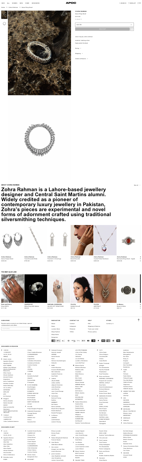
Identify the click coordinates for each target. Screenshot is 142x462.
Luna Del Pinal (79, 363)
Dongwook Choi (32, 457)
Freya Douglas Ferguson (35, 408)
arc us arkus (7, 387)
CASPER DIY (7, 419)
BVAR (5, 459)
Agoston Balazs (8, 361)
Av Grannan (7, 396)
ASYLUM (6, 392)
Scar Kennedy (103, 402)
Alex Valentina (8, 444)
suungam (126, 363)
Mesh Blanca (79, 374)
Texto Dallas (127, 376)
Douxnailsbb (31, 380)
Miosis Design (79, 382)
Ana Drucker (7, 452)
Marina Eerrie (79, 365)
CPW (28, 367)
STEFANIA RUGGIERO (130, 435)
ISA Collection (55, 371)
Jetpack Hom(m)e (57, 385)
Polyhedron (102, 371)
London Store (55, 329)
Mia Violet (78, 378)
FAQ (89, 323)
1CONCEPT (7, 352)
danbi (29, 374)
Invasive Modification (58, 369)
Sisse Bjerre (103, 410)
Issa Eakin (54, 376)
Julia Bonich (55, 389)
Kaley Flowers (79, 438)
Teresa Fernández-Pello (130, 446)
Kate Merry (78, 440)
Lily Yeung (78, 354)
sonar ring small (27, 7)
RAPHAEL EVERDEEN (106, 378)
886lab (6, 356)
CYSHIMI (30, 371)
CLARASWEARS (32, 354)
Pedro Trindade (104, 363)
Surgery (125, 360)
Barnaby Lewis (8, 457)
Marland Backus (80, 367)
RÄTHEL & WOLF (104, 382)
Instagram (73, 326)
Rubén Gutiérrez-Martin (106, 455)
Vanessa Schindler (129, 404)
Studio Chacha (128, 439)
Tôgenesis (126, 384)
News (53, 326)
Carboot (6, 415)
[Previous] (3, 240)
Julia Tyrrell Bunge (57, 391)
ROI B (101, 453)
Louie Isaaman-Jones (82, 446)
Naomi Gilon (79, 406)
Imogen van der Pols (57, 449)
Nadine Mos (79, 404)
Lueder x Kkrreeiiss (81, 360)
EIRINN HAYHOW (32, 393)
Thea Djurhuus (127, 448)
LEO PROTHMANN (81, 350)
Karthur (53, 400)
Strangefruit (127, 354)
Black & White (121, 306)
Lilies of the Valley (81, 352)
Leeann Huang (56, 422)
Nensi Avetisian (80, 410)
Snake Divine (103, 415)
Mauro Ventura (80, 451)
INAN (53, 365)
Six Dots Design (128, 431)
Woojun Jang (127, 413)
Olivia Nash (103, 352)
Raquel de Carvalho (105, 380)
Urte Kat (125, 395)
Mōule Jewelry (79, 393)
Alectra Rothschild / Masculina (9, 370)
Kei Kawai (54, 404)
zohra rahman (80, 11)
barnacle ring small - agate (126, 259)
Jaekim (53, 378)
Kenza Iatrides (56, 406)
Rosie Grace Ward (105, 393)
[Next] (22, 240)
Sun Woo (126, 356)
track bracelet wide (30, 259)
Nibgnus (78, 414)
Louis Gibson (79, 449)
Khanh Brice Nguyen (58, 408)
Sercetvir (102, 458)
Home (3, 7)
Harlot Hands (55, 356)
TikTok (72, 332)
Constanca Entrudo (33, 363)
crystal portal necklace (101, 259)
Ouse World (103, 360)
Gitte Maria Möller (57, 444)
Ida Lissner (55, 447)
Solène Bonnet (128, 433)
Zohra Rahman (13, 7)
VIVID (125, 457)
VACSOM (126, 400)
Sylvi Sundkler (127, 365)
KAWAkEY (54, 402)
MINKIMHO (78, 380)
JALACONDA (55, 380)
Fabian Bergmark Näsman (59, 438)
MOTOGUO (78, 391)
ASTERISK (6, 390)
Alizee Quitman (8, 375)
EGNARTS (30, 391)
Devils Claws (31, 454)
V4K (124, 398)
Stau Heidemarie (128, 352)
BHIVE (6, 405)
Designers (54, 337)
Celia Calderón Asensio (11, 421)
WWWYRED (126, 415)
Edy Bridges (31, 387)
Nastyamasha (79, 408)
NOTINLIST (78, 421)
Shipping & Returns (94, 326)
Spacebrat (102, 421)
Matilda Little (79, 369)
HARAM (53, 354)
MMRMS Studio (80, 384)
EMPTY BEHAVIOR (33, 402)
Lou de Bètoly (79, 358)
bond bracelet (75, 259)
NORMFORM (79, 419)
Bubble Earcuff (75, 306)
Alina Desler (7, 448)
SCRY (101, 404)
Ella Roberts (31, 397)
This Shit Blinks (128, 380)
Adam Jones (7, 359)
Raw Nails (102, 385)
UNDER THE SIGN (129, 391)
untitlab (125, 393)
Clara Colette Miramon (34, 352)
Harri (53, 358)
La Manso (54, 415)
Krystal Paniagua (56, 413)
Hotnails (54, 363)
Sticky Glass (127, 437)
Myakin (77, 457)
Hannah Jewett (56, 352)
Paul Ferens (103, 442)
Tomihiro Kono (127, 386)
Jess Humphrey (56, 458)
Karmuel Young (56, 398)
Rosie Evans (103, 391)
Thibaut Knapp (127, 378)
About (53, 323)
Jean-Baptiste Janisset (58, 456)
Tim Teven (126, 450)
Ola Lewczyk (103, 438)
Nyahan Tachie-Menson (82, 423)
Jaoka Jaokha (55, 382)
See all (136, 185)
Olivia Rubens (103, 354)
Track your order (93, 329)
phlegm (101, 365)
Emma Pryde (31, 399)
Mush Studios (79, 455)
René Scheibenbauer (106, 387)
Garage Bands (32, 413)
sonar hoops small (7, 259)
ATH (4, 394)
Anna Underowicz (9, 454)
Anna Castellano (8, 381)
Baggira (6, 398)
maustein (78, 371)
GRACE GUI (31, 417)
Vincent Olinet (127, 455)
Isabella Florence (56, 374)
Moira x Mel (79, 386)
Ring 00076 (5, 306)
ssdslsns (126, 350)
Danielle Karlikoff (32, 376)
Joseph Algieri (79, 431)
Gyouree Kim (31, 422)
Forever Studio (56, 440)
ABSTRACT (97, 306)
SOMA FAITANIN (104, 419)
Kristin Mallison (56, 410)
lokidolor (78, 356)
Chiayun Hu (31, 435)
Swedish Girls (127, 443)
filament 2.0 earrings (54, 259)
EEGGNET (30, 459)
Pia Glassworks (104, 367)
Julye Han (54, 393)
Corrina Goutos (32, 365)
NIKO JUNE (102, 433)
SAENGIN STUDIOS (105, 396)
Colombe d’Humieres (34, 360)
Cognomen (31, 358)
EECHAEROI (31, 389)
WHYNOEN (126, 409)
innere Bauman (56, 367)
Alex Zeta (6, 446)
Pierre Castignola (104, 449)
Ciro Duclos (31, 439)
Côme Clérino (31, 450)
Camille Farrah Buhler (34, 431)
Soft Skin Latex (103, 417)
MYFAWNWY (79, 399)
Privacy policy (92, 332)
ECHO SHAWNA (32, 385)
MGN (77, 376)
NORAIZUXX (79, 416)
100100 (6, 350)
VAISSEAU (126, 402)
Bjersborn (7, 409)
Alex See (6, 442)
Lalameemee (55, 419)
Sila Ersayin (103, 408)
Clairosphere (31, 443)
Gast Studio (55, 442)
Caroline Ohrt (8, 417)
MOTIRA (78, 388)
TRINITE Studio (128, 388)
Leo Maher (78, 442)
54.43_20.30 (7, 354)
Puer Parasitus (103, 374)
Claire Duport (31, 441)
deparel (29, 378)
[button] (3, 3)
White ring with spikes (31, 306)
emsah (29, 404)
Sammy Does (103, 398)
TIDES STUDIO (127, 382)
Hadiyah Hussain (56, 350)
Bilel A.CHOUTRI (9, 407)
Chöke (29, 350)
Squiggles (102, 423)
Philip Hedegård (104, 444)
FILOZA (29, 406)
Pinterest (72, 329)
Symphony (126, 367)
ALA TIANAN (7, 365)
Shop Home (55, 334)
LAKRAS (54, 417)
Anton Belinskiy (8, 385)
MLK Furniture (79, 453)
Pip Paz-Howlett (104, 369)
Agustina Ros (7, 363)
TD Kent (125, 374)
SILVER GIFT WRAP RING (56, 306)
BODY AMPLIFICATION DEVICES (11, 411)
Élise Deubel (31, 395)
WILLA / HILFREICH (129, 411)
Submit (35, 328)
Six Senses (102, 413)
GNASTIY (30, 415)
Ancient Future (8, 377)
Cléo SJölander (32, 448)
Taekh (125, 369)
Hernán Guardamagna (58, 360)
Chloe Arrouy (31, 437)
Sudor (125, 441)
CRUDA (29, 369)
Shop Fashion (55, 332)
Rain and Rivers (104, 376)
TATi (124, 371)
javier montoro (56, 454)
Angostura (6, 379)
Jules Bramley (56, 387)
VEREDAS (126, 406)
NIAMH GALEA (80, 412)
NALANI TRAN (79, 460)
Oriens (101, 358)
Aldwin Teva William (9, 367)
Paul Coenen (103, 440)
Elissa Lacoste (56, 431)
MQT (76, 395)
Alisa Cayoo (7, 373)
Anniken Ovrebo (8, 383)
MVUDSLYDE (79, 397)
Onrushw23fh (103, 356)
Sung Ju (125, 358)
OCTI (100, 350)
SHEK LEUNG (103, 406)
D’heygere (30, 382)
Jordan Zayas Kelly (57, 460)
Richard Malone (104, 389)
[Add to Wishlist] (132, 29)
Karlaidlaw (54, 396)
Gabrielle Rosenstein (34, 411)
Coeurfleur (30, 356)
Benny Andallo (8, 401)
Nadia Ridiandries (81, 402)
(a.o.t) (5, 431)
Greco (29, 419)
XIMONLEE (126, 418)
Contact (72, 323)
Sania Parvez (103, 400)
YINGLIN (126, 420)
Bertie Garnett (8, 403)
